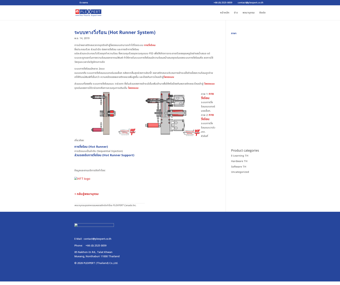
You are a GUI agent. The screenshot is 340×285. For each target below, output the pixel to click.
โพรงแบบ (169, 77)
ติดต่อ (262, 13)
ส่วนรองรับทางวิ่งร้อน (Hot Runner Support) (104, 155)
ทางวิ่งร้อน (149, 45)
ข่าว (236, 13)
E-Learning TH (239, 156)
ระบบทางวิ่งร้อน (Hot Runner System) (114, 32)
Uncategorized (240, 172)
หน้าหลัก (224, 13)
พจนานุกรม (249, 13)
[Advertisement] (248, 89)
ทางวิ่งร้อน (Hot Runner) (91, 147)
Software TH (238, 166)
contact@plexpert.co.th (97, 239)
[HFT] (105, 136)
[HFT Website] (82, 178)
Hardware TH (239, 161)
